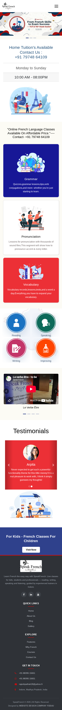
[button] (9, 465)
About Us (31, 616)
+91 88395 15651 (27, 673)
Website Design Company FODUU (36, 706)
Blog (31, 621)
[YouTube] (38, 594)
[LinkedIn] (31, 594)
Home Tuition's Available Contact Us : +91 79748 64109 (31, 52)
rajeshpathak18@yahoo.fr (31, 684)
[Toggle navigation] (56, 6)
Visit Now (31, 550)
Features (31, 642)
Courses (31, 652)
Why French (31, 647)
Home (31, 611)
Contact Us (31, 657)
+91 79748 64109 (37, 137)
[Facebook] (24, 594)
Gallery (31, 626)
